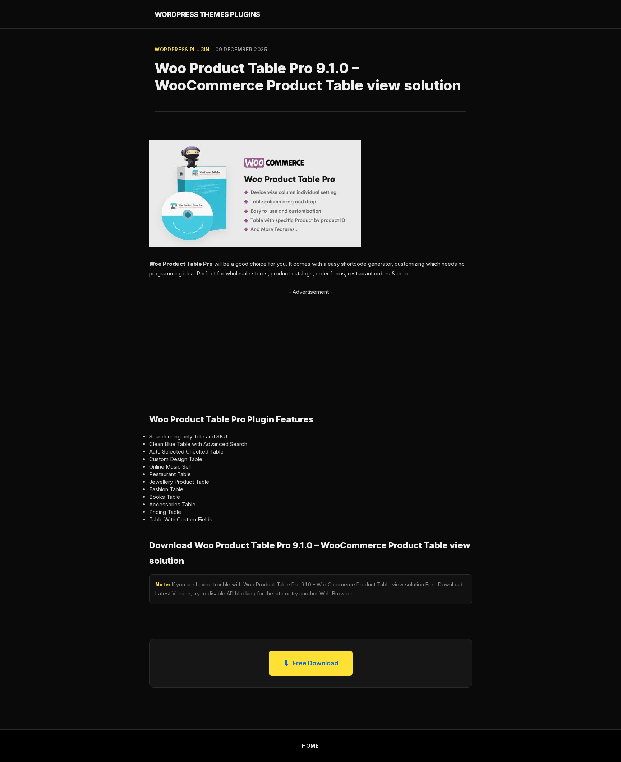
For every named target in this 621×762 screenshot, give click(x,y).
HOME (310, 746)
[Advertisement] (310, 347)
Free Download (310, 663)
